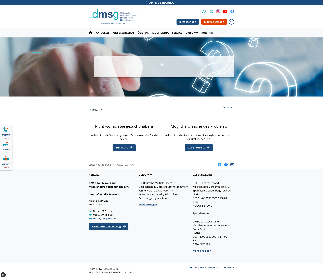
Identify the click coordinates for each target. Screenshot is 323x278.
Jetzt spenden (187, 22)
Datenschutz (198, 267)
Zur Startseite (196, 147)
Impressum (215, 267)
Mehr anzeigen (148, 204)
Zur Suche (122, 147)
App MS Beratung (161, 2)
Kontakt (229, 267)
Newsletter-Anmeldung (106, 226)
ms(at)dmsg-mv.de (104, 218)
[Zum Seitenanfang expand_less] (321, 271)
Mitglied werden (214, 22)
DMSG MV (97, 110)
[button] (219, 164)
